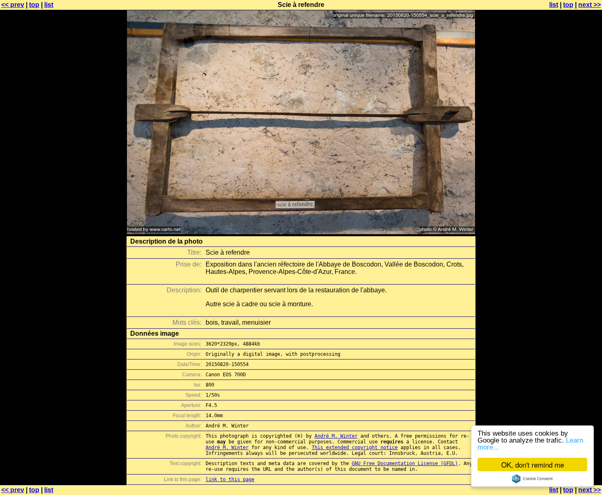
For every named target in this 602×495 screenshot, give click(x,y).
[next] (301, 231)
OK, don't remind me (532, 464)
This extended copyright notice (355, 447)
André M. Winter (336, 436)
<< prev (12, 4)
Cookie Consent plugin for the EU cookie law (532, 478)
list (48, 4)
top (34, 4)
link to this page (230, 479)
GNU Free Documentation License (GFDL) (405, 463)
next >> (589, 4)
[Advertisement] (569, 202)
